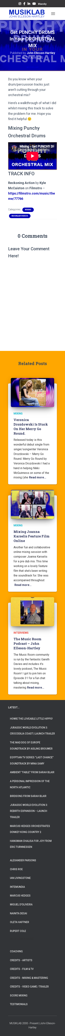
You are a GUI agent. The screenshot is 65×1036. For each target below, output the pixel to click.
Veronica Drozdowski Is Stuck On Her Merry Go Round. (31, 427)
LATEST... (14, 707)
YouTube (34, 4)
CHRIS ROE (16, 869)
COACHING (16, 951)
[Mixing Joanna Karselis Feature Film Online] (32, 504)
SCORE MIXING (18, 995)
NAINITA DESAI (18, 913)
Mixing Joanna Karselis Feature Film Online (31, 536)
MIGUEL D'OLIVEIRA (21, 904)
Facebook (24, 4)
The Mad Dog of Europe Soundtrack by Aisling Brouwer (31, 745)
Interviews (21, 632)
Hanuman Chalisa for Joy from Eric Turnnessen (31, 844)
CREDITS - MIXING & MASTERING (29, 977)
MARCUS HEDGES (20, 895)
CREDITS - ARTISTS (21, 960)
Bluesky (42, 4)
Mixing (28, 210)
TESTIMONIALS (19, 1004)
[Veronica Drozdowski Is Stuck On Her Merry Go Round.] (32, 392)
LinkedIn (29, 4)
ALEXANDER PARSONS (23, 860)
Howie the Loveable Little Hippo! (31, 718)
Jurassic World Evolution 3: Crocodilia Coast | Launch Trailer (32, 730)
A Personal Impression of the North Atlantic (30, 784)
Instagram (20, 4)
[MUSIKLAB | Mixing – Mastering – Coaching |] (28, 13)
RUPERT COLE (18, 931)
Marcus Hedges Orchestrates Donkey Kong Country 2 (30, 829)
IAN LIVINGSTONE (20, 878)
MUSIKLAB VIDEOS (20, 216)
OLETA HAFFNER (19, 922)
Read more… (37, 477)
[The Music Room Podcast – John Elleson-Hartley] (32, 611)
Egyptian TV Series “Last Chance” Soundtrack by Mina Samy (31, 760)
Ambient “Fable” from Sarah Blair (32, 772)
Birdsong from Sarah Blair (28, 796)
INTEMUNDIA (17, 886)
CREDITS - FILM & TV (22, 969)
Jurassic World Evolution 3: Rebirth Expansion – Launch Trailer (29, 811)
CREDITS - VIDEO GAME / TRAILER (29, 986)
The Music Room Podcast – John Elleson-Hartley (27, 643)
